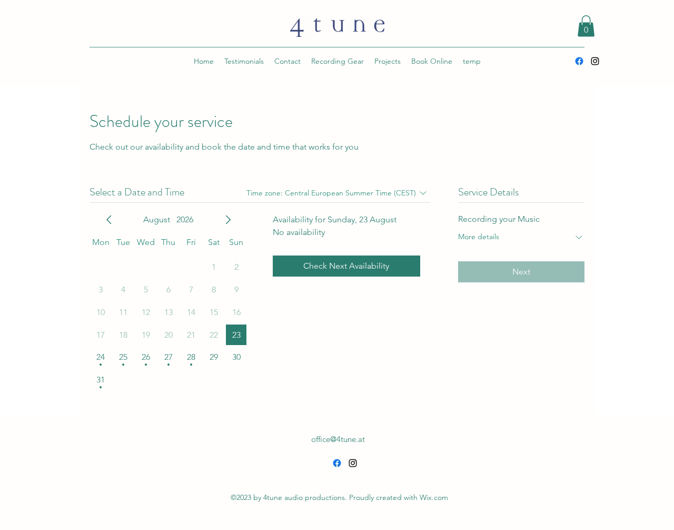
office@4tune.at (338, 439)
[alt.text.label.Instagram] (595, 61)
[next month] (228, 219)
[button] (586, 26)
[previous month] (109, 219)
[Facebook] (579, 61)
